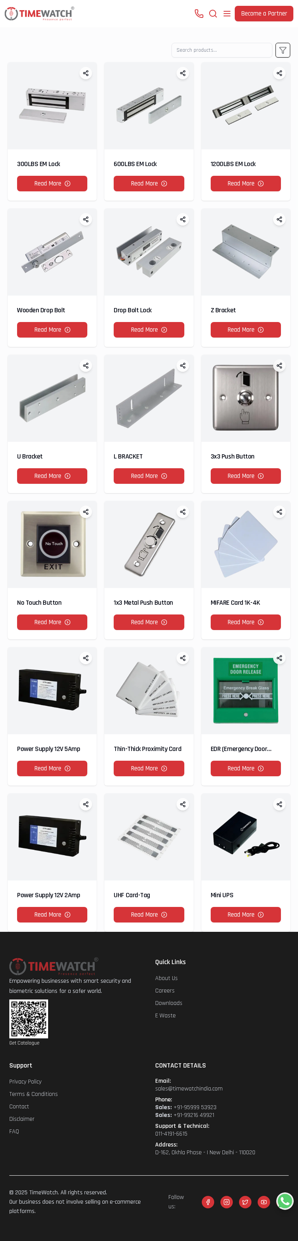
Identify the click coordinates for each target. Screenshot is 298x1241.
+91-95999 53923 (186, 1107)
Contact (19, 1107)
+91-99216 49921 (184, 1115)
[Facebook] (208, 1202)
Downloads (168, 1003)
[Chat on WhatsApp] (285, 1201)
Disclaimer (22, 1119)
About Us (166, 978)
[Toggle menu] (227, 13)
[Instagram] (226, 1202)
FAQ (14, 1131)
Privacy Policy (25, 1082)
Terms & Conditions (33, 1094)
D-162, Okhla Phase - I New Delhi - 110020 (205, 1153)
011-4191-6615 (171, 1134)
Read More (47, 183)
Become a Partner (264, 13)
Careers (165, 991)
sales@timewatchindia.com (189, 1089)
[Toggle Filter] (282, 50)
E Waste (165, 1016)
